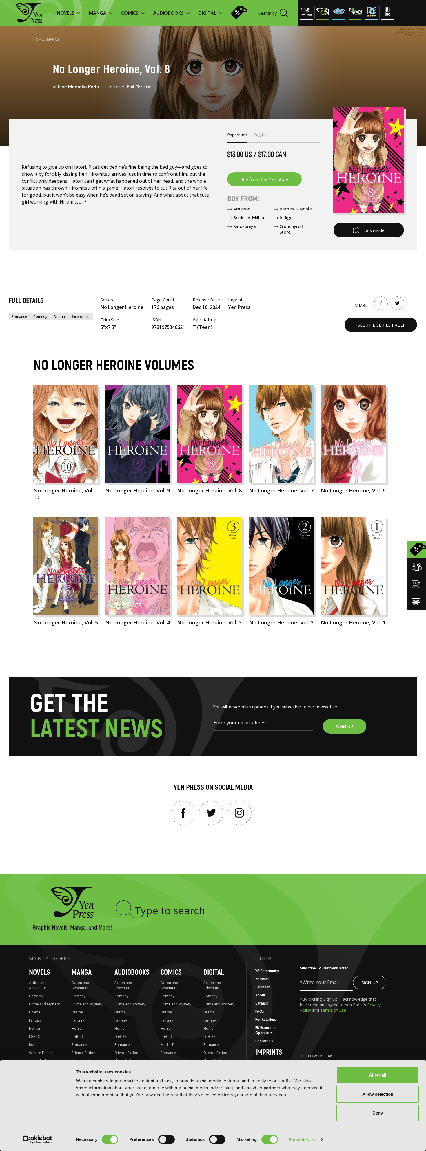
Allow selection (377, 1094)
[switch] (166, 1139)
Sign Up (369, 982)
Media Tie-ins (171, 1044)
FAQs (259, 1011)
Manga (53, 39)
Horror (35, 1028)
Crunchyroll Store (291, 229)
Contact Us (264, 1040)
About (260, 995)
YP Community (267, 970)
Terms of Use (333, 1010)
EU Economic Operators (265, 1030)
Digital (213, 972)
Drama (59, 316)
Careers (261, 1003)
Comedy (40, 316)
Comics (171, 972)
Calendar (262, 987)
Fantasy (35, 1020)
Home (38, 39)
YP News (262, 978)
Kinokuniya (244, 226)
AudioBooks (132, 972)
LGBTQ (35, 1036)
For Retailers (265, 1019)
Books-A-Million (249, 217)
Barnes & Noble (296, 209)
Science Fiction (41, 1052)
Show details (302, 1139)
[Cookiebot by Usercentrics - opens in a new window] (37, 1139)
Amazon (241, 209)
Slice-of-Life (80, 316)
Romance (19, 316)
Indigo (286, 217)
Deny (377, 1112)
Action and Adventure (38, 985)
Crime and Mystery (44, 1004)
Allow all (377, 1075)
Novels (39, 972)
